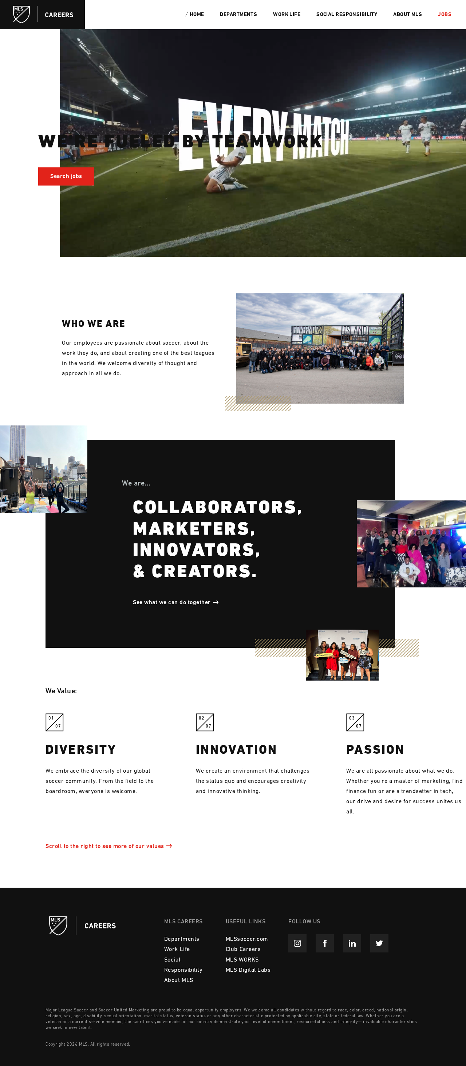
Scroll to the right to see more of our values (105, 846)
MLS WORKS (242, 960)
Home (197, 14)
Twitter (379, 943)
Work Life (286, 14)
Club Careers (243, 949)
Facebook (325, 943)
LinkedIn (352, 943)
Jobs (444, 14)
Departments (238, 14)
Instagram (297, 943)
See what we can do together (172, 603)
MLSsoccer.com (247, 939)
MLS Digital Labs (248, 970)
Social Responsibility (346, 14)
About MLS (407, 14)
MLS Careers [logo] (42, 14)
